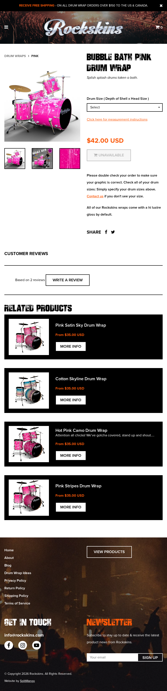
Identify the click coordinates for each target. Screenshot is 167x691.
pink (34, 56)
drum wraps (15, 56)
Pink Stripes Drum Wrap (78, 486)
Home (9, 550)
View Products (109, 551)
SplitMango (27, 681)
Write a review (68, 280)
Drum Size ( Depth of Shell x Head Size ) (118, 99)
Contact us (95, 196)
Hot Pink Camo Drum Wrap (81, 430)
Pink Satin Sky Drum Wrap (80, 325)
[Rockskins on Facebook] (8, 645)
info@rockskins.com (24, 635)
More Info (70, 346)
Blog (7, 565)
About (9, 558)
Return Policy (14, 588)
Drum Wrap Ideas (17, 573)
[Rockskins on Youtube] (36, 645)
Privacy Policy (15, 580)
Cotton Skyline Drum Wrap (81, 379)
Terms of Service (17, 603)
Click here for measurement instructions (117, 119)
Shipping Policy (16, 596)
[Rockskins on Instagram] (22, 645)
